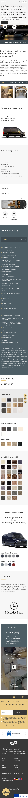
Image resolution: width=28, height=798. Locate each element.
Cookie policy (5, 778)
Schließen (23, 2)
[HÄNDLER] (25, 402)
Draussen (12, 83)
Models (3, 760)
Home (3, 758)
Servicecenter (5, 763)
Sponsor (16, 765)
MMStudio (16, 789)
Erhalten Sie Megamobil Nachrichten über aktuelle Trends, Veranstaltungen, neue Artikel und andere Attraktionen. (14, 718)
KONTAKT (14, 697)
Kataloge (16, 767)
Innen (4, 83)
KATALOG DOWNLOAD (5, 697)
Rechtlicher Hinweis (6, 773)
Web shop (4, 767)
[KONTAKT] (25, 398)
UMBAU (23, 239)
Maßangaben (8, 42)
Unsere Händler (17, 770)
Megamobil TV (17, 760)
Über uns (16, 758)
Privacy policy (5, 776)
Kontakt (16, 763)
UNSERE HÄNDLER (22, 697)
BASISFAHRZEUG (10, 239)
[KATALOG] (25, 395)
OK (5, 22)
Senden (19, 712)
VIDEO (21, 83)
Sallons (3, 765)
